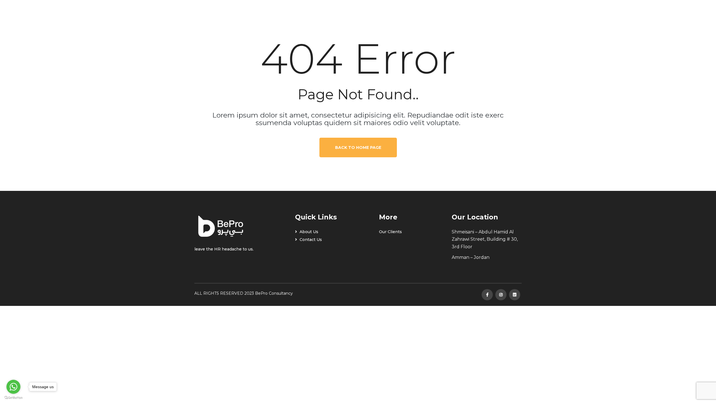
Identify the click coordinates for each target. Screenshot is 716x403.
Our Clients (390, 231)
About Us (308, 231)
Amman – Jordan (470, 257)
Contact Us (310, 239)
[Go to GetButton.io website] (13, 397)
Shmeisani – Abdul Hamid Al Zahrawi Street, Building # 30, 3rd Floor (485, 239)
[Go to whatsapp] (13, 387)
